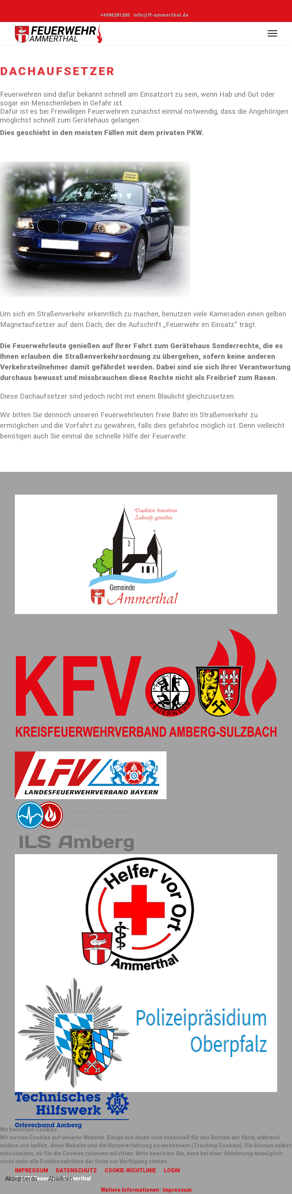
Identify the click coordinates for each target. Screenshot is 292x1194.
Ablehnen (60, 1178)
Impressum (177, 1190)
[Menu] (272, 33)
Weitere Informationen (130, 1190)
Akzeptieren (21, 1178)
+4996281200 (115, 15)
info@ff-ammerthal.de (161, 15)
